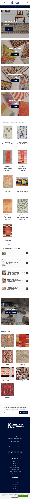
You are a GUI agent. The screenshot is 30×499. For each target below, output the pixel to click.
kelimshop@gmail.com (15, 446)
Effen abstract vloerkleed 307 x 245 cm (22, 217)
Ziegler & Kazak (4, 367)
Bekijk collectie (20, 122)
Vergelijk (15, 488)
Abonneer (24, 412)
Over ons (15, 461)
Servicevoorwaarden (15, 467)
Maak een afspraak (11, 312)
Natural (17, 351)
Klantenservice (15, 463)
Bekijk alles (17, 248)
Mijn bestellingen (15, 482)
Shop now (9, 29)
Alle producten (15, 490)
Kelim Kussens (19, 367)
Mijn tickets (15, 484)
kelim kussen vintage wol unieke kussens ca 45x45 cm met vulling (22, 193)
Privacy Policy (15, 465)
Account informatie (15, 480)
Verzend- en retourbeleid (15, 471)
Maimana (3, 384)
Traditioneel (3, 334)
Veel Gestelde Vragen (15, 473)
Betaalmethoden (15, 469)
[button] (2, 24)
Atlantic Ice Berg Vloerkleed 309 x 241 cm (22, 144)
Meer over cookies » (15, 497)
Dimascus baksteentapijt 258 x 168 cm (7, 144)
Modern (18, 334)
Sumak (2, 351)
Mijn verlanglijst (15, 486)
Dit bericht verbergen (23, 495)
